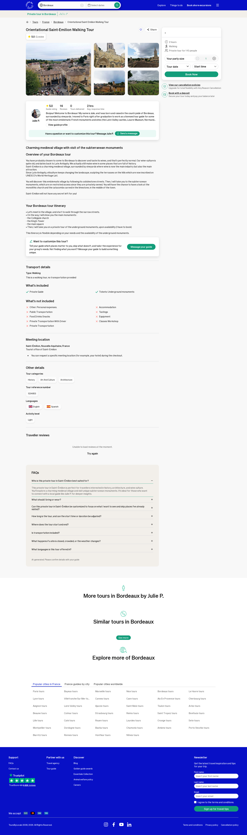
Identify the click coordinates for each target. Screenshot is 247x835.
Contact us (14, 768)
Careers (77, 785)
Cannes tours (102, 698)
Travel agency (52, 763)
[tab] (46, 684)
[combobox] (205, 66)
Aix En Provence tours (169, 698)
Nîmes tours (132, 735)
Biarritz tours (40, 735)
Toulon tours (164, 705)
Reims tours (132, 713)
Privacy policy (212, 825)
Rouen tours (101, 720)
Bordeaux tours (166, 691)
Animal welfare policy (83, 779)
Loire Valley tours (73, 705)
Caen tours (132, 698)
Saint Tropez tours (167, 713)
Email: (196, 792)
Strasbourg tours (104, 713)
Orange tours (164, 720)
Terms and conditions (193, 825)
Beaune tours (40, 713)
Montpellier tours (42, 727)
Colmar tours (71, 713)
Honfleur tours (102, 735)
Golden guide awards (83, 768)
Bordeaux (58, 21)
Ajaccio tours (101, 705)
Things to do (176, 5)
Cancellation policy (229, 825)
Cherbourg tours (197, 698)
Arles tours (194, 705)
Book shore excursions (199, 5)
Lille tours (38, 720)
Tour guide (51, 768)
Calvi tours (69, 720)
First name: (199, 772)
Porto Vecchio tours (199, 727)
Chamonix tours (134, 727)
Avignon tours (40, 705)
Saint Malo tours (134, 705)
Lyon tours (38, 698)
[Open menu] (217, 5)
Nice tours (131, 691)
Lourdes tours (133, 720)
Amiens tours (164, 727)
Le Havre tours (196, 691)
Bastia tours (101, 727)
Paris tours (38, 691)
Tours (35, 21)
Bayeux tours (71, 691)
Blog (76, 763)
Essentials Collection (83, 774)
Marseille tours (103, 691)
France (45, 21)
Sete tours (194, 720)
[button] (58, 69)
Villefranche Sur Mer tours (77, 698)
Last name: (199, 782)
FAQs (11, 763)
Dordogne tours (72, 727)
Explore (162, 5)
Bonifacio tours (196, 713)
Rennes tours (71, 735)
